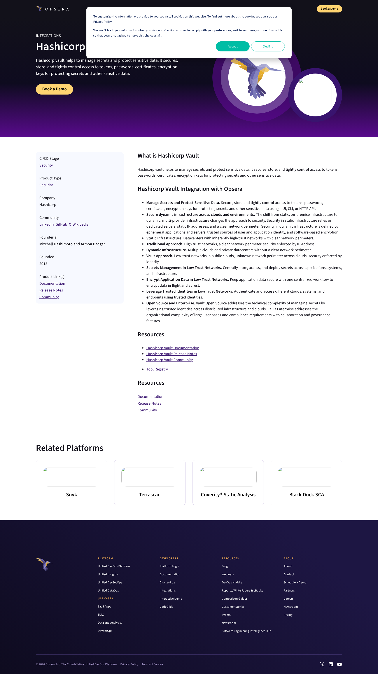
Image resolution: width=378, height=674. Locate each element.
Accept (233, 46)
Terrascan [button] (150, 494)
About (289, 558)
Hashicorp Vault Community (169, 360)
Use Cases (105, 598)
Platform (105, 558)
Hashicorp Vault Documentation (172, 348)
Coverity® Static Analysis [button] (228, 494)
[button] (46, 224)
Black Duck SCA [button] (306, 494)
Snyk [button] (71, 494)
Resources (230, 558)
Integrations (48, 36)
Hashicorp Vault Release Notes (171, 354)
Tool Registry (157, 369)
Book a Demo (329, 9)
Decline (268, 46)
